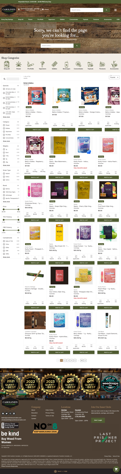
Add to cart (37, 129)
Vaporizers (42, 69)
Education (34, 413)
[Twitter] (6, 413)
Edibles (54, 69)
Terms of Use (50, 416)
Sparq (51, 159)
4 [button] (71, 360)
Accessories (114, 69)
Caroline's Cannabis (30, 331)
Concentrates (78, 69)
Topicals (90, 69)
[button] (33, 9)
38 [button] (81, 360)
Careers (33, 418)
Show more (6, 117)
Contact (33, 416)
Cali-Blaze (101, 331)
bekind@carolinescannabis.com (11, 418)
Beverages (66, 69)
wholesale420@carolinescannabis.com (13, 420)
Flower (18, 69)
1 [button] (61, 360)
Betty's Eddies (30, 110)
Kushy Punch (77, 159)
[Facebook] (3, 413)
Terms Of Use (116, 456)
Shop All (7, 69)
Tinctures (102, 69)
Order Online (49, 410)
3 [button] (68, 360)
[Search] (106, 10)
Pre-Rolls (31, 69)
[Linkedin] (14, 413)
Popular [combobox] (112, 77)
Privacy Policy (50, 413)
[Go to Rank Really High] (60, 471)
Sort (111, 75)
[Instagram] (10, 413)
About (33, 410)
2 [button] (64, 360)
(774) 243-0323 (66, 416)
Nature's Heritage (30, 286)
